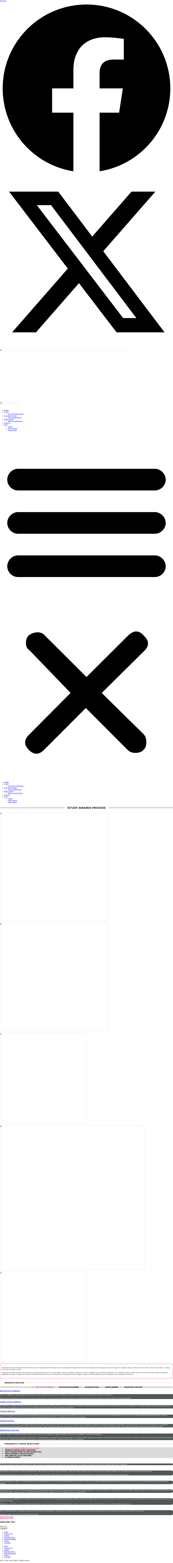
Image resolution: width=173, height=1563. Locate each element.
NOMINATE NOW (6, 1517)
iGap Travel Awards (10, 416)
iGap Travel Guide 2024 (15, 414)
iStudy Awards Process (15, 421)
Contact (6, 1541)
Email (2, 1526)
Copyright (7, 1543)
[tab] (44, 1387)
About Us (7, 423)
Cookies (6, 1535)
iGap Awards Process (15, 417)
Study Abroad (12, 428)
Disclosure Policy (9, 1537)
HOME (6, 410)
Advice (10, 426)
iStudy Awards (8, 419)
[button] (86, 606)
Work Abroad (12, 430)
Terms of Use (8, 1534)
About (6, 1532)
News (6, 425)
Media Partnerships (10, 1539)
